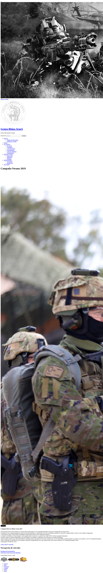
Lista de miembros (11, 151)
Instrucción (10, 156)
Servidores (9, 161)
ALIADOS (7, 164)
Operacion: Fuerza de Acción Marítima (10, 552)
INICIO (6, 138)
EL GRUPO (7, 144)
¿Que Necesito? (11, 148)
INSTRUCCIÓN (8, 154)
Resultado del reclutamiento (8, 551)
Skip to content (4, 99)
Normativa (9, 147)
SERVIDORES (8, 160)
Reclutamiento (10, 150)
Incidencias (10, 163)
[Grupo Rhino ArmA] (13, 125)
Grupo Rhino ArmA (12, 129)
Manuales (9, 157)
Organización (10, 153)
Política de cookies (12, 141)
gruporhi (11, 544)
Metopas (9, 159)
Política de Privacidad (12, 140)
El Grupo (9, 146)
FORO (5, 143)
